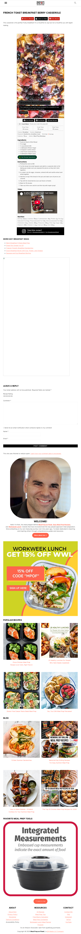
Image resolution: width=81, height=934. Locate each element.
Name (5, 431)
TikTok (68, 919)
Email (5, 438)
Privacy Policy (12, 914)
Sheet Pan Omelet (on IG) (15, 245)
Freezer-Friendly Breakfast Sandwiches (19, 248)
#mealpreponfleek (53, 232)
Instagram (68, 917)
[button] (20, 112)
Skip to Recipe (28, 18)
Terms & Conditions (12, 919)
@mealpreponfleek (38, 232)
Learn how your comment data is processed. (46, 453)
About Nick (12, 912)
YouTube (68, 922)
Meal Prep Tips (40, 914)
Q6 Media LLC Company (55, 931)
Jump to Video (42, 18)
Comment (7, 400)
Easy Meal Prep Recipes (61, 524)
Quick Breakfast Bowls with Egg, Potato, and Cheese (24, 251)
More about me (39, 535)
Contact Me (68, 912)
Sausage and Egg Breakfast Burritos (18, 253)
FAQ (68, 914)
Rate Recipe (53, 120)
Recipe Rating (8, 394)
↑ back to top (40, 901)
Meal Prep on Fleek (45, 524)
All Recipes (40, 912)
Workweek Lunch (15, 527)
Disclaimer (12, 917)
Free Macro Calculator (40, 917)
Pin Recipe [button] (41, 120)
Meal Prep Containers (40, 919)
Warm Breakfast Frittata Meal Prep (18, 243)
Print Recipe (55, 18)
